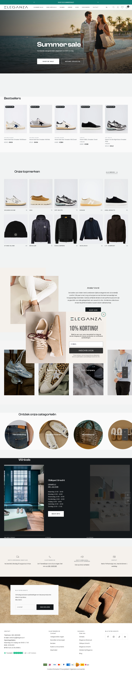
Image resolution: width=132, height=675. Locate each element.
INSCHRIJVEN (86, 350)
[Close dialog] (103, 314)
